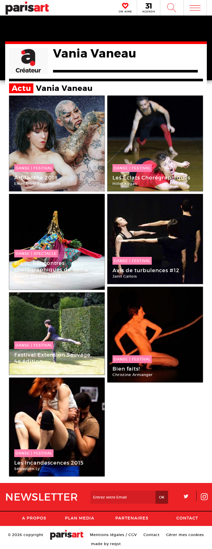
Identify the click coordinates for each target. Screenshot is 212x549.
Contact (187, 518)
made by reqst (106, 543)
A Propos (34, 518)
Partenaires (131, 518)
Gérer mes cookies (185, 534)
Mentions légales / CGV (113, 534)
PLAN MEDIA (79, 518)
